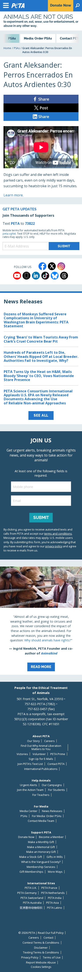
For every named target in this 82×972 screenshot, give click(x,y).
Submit (41, 517)
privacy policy (53, 546)
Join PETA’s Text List (30, 764)
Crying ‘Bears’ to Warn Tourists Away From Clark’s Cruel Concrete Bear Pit (41, 339)
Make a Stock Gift (30, 857)
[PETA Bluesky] (55, 276)
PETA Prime (57, 754)
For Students (56, 790)
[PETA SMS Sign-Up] (26, 276)
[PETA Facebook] (42, 266)
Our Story (33, 741)
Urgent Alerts (28, 785)
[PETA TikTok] (45, 276)
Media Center (28, 811)
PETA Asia (52, 902)
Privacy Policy (29, 957)
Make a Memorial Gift (41, 847)
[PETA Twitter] (52, 266)
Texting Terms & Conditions (41, 952)
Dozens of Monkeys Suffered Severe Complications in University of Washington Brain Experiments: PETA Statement (36, 320)
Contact (48, 937)
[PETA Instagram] (61, 266)
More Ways (55, 871)
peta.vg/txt (9, 233)
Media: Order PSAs (38, 38)
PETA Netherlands (53, 893)
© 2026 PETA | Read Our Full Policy (40, 932)
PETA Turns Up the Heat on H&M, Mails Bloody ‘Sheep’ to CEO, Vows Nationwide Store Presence (39, 375)
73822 (30, 223)
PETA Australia (32, 902)
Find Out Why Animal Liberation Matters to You (41, 747)
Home (7, 48)
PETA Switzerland (32, 898)
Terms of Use (52, 957)
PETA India (54, 898)
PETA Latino (54, 907)
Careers (49, 741)
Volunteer (39, 754)
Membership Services (41, 867)
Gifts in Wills (55, 857)
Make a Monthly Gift (41, 842)
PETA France (49, 888)
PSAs (17, 48)
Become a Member (51, 837)
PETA (15, 223)
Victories (22, 754)
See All (41, 415)
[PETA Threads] (64, 276)
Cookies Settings (41, 967)
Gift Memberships (31, 871)
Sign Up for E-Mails (41, 759)
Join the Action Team (30, 790)
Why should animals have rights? (47, 640)
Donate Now (26, 837)
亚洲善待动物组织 (31, 907)
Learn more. (13, 195)
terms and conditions (58, 534)
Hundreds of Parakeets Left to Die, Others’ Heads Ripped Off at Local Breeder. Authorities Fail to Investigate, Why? (41, 356)
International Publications (41, 769)
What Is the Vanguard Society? (41, 862)
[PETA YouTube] (17, 276)
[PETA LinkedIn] (36, 276)
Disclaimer (41, 947)
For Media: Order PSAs (46, 816)
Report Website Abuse (41, 962)
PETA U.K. (31, 888)
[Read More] (41, 621)
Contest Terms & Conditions (41, 942)
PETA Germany (27, 893)
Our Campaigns (52, 785)
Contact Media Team (41, 821)
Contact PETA (56, 764)
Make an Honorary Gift (41, 852)
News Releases (52, 811)
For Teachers (40, 795)
